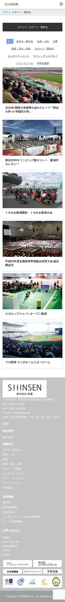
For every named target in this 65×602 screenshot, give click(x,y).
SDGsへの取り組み (11, 542)
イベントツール (24, 63)
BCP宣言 (6, 555)
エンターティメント (18, 56)
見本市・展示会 (24, 41)
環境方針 (6, 550)
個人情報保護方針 (10, 546)
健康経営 (6, 537)
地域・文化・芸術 (21, 48)
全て (9, 41)
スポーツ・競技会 (44, 48)
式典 (55, 41)
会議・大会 (43, 41)
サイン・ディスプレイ (45, 56)
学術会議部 (43, 63)
